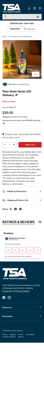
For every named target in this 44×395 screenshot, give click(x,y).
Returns (20, 334)
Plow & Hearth (22, 291)
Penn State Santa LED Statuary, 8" (20, 36)
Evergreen (7, 291)
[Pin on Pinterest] (20, 209)
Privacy (4, 334)
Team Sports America (15, 331)
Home (4, 36)
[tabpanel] (22, 244)
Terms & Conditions (9, 337)
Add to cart (30, 145)
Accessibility (30, 334)
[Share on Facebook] (15, 209)
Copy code (30, 29)
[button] (34, 8)
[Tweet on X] (10, 209)
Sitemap (21, 337)
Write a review (9, 101)
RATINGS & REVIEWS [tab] (18, 222)
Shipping (5, 117)
